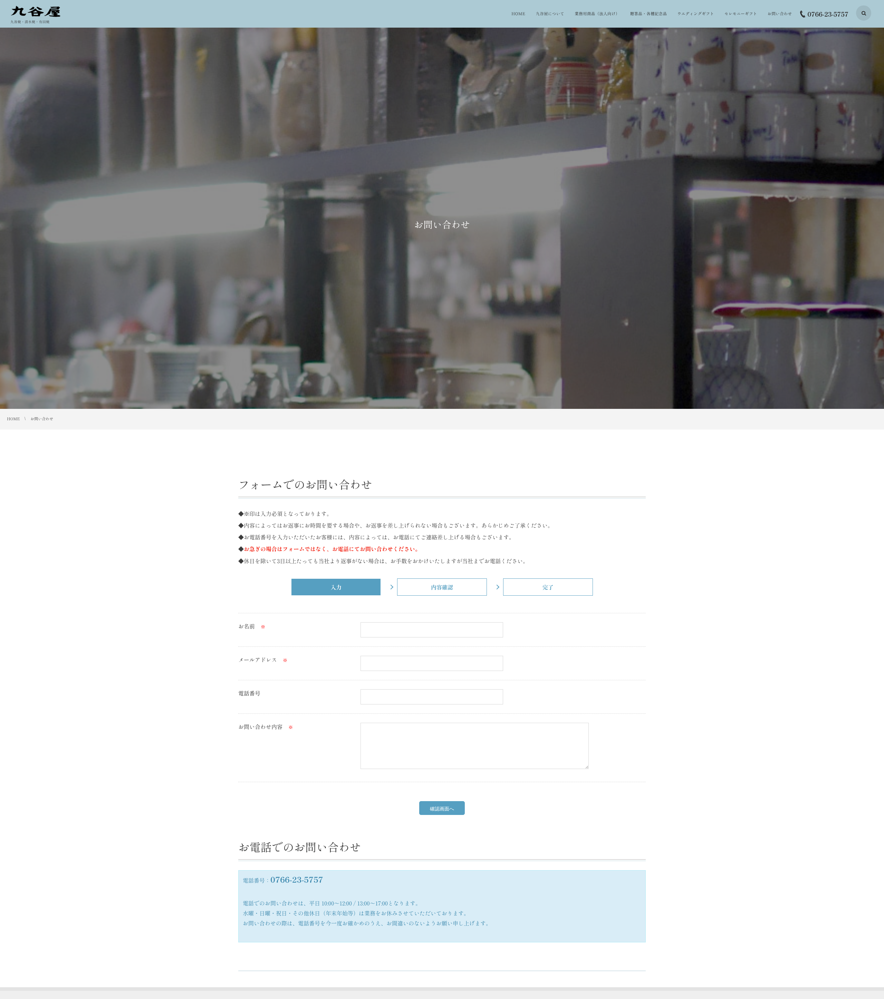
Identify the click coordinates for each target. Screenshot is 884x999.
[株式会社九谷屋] (36, 11)
